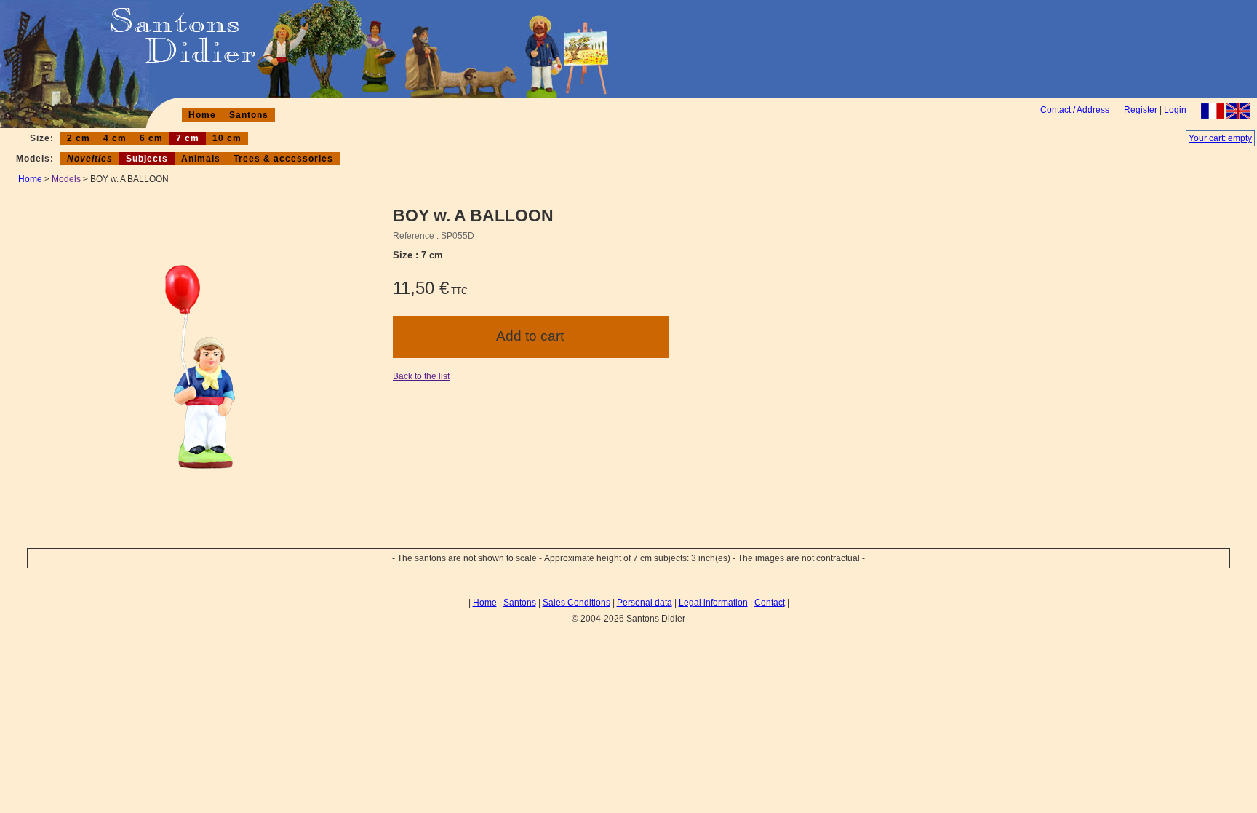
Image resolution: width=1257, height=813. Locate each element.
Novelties (90, 159)
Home (202, 115)
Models (66, 179)
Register (1140, 110)
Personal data (644, 603)
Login (1175, 110)
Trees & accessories (283, 159)
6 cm (151, 138)
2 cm (78, 138)
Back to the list (421, 376)
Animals (200, 159)
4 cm (115, 138)
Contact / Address (1074, 110)
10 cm (227, 138)
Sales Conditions (576, 603)
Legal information (713, 603)
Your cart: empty (1220, 138)
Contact (769, 603)
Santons (248, 115)
